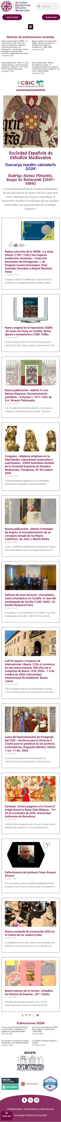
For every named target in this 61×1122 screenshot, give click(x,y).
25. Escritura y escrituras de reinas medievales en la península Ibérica (15, 1042)
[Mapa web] (6, 1113)
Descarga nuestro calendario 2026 (30, 166)
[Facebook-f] (24, 1100)
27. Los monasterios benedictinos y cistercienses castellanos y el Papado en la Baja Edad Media (15, 1029)
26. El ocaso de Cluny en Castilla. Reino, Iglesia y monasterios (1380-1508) (45, 1029)
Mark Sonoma (47, 1109)
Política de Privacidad (36, 1115)
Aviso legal (19, 1115)
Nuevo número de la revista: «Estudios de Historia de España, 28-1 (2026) (29, 992)
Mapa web (6, 1116)
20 (37, 1015)
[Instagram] (36, 1100)
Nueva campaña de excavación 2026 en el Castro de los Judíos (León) (30, 933)
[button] (30, 26)
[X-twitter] (30, 1100)
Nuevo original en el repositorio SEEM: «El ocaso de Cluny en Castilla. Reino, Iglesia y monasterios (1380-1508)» (44, 44)
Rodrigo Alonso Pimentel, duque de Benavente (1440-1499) (30, 179)
